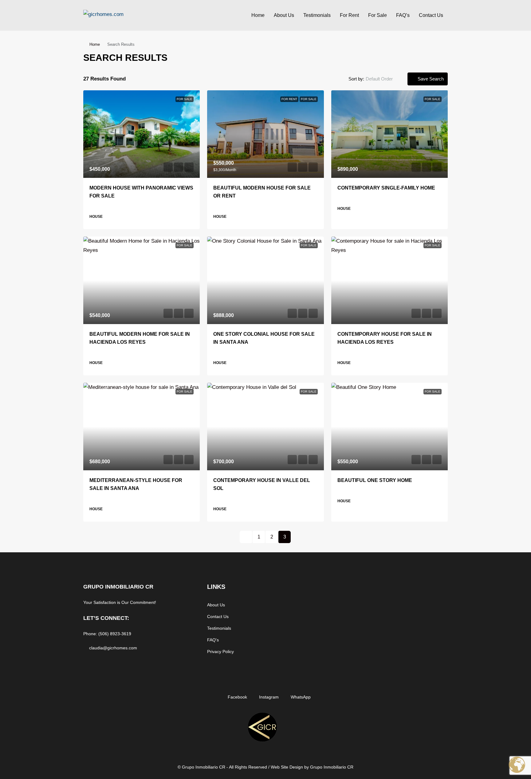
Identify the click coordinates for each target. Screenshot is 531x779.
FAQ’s (403, 15)
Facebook (236, 697)
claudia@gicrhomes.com (113, 647)
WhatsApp (300, 697)
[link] (141, 134)
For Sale (377, 15)
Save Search (430, 78)
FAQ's (213, 639)
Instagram (268, 697)
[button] (436, 56)
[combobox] (384, 78)
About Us (284, 15)
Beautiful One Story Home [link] (374, 480)
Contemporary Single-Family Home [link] (386, 187)
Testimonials (317, 15)
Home (258, 15)
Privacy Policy (220, 651)
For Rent (349, 15)
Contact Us (431, 15)
